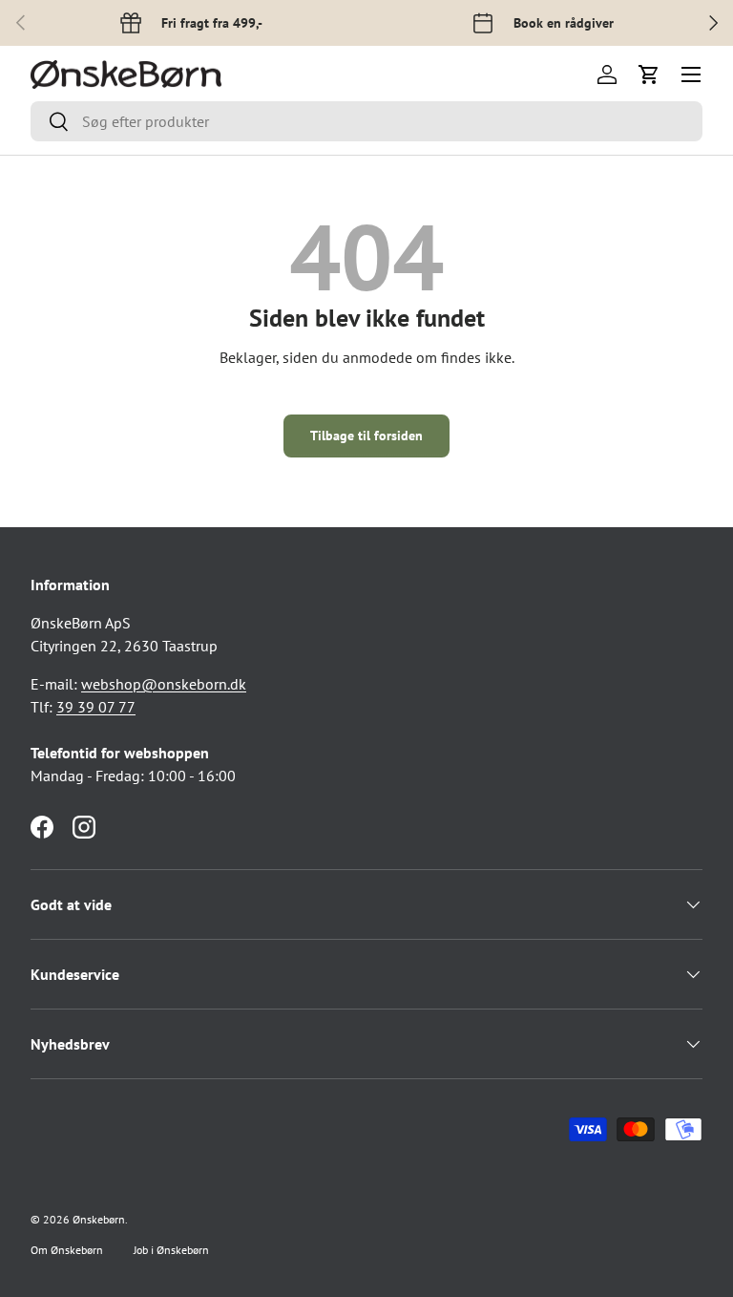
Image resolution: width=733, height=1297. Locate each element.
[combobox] (366, 121)
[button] (649, 74)
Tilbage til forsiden (366, 435)
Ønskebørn (99, 1219)
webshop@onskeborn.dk (163, 683)
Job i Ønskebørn (171, 1250)
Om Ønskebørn (67, 1250)
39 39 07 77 (96, 706)
